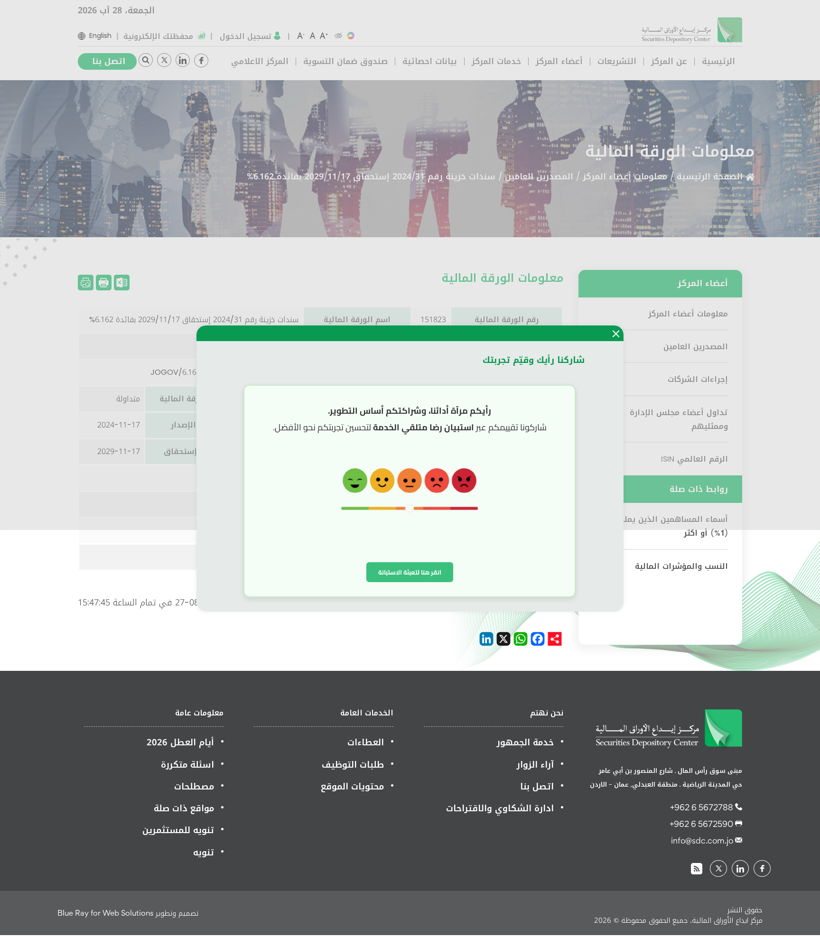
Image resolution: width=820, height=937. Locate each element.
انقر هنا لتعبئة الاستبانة (409, 572)
